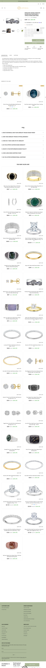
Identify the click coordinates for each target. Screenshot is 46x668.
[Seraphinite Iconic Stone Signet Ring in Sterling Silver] (12, 439)
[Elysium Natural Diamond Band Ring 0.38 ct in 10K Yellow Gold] (34, 176)
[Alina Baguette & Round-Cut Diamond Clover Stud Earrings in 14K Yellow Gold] (34, 361)
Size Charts (25, 615)
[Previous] (2, 1)
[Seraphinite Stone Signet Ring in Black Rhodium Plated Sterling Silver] (12, 255)
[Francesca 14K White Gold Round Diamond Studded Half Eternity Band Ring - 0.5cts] (12, 519)
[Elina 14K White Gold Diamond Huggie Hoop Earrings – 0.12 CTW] (12, 202)
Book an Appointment (27, 628)
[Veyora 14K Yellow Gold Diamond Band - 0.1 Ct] (34, 255)
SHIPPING (16, 55)
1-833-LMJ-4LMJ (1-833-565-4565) (30, 626)
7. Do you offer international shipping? (14, 157)
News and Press (4, 631)
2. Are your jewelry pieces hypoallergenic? (15, 136)
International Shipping (27, 611)
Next (21, 20)
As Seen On (3, 633)
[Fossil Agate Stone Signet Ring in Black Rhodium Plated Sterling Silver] (34, 387)
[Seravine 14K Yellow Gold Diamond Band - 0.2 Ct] (12, 465)
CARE (10, 55)
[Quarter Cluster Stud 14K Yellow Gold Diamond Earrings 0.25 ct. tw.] (12, 387)
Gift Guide (25, 631)
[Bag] (43, 7)
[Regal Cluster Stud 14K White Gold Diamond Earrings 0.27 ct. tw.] (12, 413)
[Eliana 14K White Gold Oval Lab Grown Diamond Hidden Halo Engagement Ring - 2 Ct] (34, 519)
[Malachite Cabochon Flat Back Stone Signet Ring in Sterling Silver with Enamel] (34, 202)
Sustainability (4, 637)
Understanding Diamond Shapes (29, 618)
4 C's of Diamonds (27, 620)
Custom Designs (26, 630)
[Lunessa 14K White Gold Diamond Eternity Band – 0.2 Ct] (12, 335)
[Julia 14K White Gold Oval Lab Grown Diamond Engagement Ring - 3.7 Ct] (12, 491)
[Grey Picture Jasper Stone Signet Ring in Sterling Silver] (34, 439)
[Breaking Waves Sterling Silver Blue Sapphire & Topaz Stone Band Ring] (34, 281)
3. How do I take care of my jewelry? (13, 140)
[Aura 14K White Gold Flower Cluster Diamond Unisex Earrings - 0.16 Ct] (34, 413)
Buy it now (34, 43)
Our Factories (4, 635)
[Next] (43, 1)
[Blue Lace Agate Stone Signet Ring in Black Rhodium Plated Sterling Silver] (12, 307)
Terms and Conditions (5, 607)
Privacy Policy (4, 609)
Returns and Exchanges (27, 613)
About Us (3, 626)
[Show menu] (2, 7)
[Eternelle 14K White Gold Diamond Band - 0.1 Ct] (34, 465)
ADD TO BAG (32, 664)
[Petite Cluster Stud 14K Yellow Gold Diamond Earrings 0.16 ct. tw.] (12, 93)
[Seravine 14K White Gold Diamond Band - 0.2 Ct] (34, 335)
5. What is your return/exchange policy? (14, 149)
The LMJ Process (4, 628)
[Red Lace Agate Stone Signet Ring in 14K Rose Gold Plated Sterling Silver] (12, 545)
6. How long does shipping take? (11, 153)
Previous (4, 20)
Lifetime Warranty (5, 639)
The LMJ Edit (4, 630)
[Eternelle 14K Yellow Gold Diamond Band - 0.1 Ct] (12, 361)
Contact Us (25, 633)
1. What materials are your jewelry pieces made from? (18, 132)
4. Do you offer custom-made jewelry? (13, 145)
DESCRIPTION (4, 55)
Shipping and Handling (27, 609)
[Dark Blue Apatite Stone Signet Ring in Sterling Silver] (33, 93)
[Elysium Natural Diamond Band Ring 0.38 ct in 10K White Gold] (12, 228)
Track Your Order (26, 607)
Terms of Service (4, 658)
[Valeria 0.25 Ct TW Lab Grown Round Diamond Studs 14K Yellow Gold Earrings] (12, 281)
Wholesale (25, 635)
